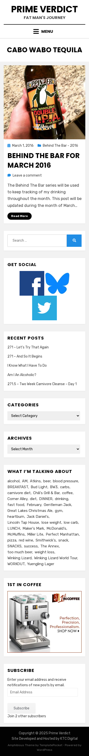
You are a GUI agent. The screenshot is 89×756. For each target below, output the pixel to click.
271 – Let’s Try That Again (28, 347)
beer (46, 481)
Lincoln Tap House (23, 522)
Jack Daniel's (38, 516)
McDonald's (56, 528)
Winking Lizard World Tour (55, 558)
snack (63, 540)
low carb (71, 522)
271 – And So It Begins (24, 356)
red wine (26, 540)
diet (33, 499)
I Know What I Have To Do (27, 365)
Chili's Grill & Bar (46, 493)
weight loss (44, 552)
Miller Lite (35, 534)
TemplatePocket (51, 745)
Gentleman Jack (57, 505)
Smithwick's (46, 540)
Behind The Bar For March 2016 (43, 160)
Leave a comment (27, 175)
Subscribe (21, 708)
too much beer (19, 552)
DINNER (45, 499)
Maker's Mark (33, 528)
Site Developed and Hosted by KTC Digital (45, 739)
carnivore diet (19, 493)
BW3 (54, 487)
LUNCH (13, 528)
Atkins (35, 481)
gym (58, 510)
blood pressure (65, 481)
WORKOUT (16, 564)
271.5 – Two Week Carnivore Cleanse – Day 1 (42, 384)
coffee (67, 493)
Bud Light (39, 487)
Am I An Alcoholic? (21, 375)
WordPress (44, 750)
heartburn (15, 516)
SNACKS (14, 546)
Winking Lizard (19, 558)
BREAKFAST (17, 487)
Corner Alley (17, 499)
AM (24, 481)
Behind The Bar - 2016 (60, 146)
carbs (64, 487)
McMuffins (16, 534)
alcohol (13, 481)
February (34, 505)
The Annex (49, 546)
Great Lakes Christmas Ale (29, 510)
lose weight (51, 522)
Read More (19, 216)
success (31, 546)
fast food (15, 505)
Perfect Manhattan (62, 534)
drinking (61, 499)
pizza (11, 540)
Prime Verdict (44, 9)
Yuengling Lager (40, 564)
